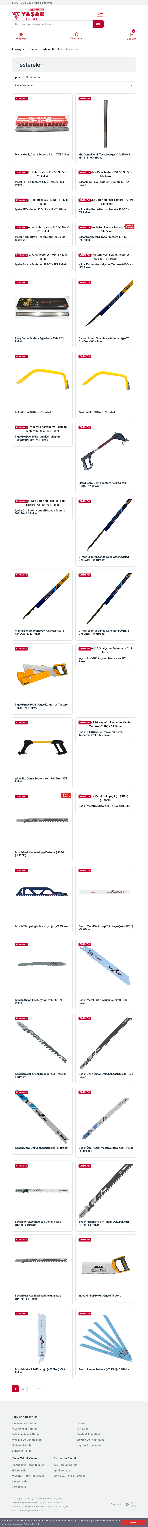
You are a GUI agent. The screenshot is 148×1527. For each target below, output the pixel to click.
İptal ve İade (62, 1470)
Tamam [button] (133, 1523)
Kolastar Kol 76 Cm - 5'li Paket (97, 412)
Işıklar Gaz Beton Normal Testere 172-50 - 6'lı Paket (104, 211)
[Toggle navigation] (100, 14)
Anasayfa (18, 49)
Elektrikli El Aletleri (88, 1434)
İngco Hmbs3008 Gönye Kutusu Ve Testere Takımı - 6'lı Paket (41, 706)
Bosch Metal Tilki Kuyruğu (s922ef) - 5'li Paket (103, 1001)
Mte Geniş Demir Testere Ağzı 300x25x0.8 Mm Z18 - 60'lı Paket (104, 156)
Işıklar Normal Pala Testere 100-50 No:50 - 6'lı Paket (40, 238)
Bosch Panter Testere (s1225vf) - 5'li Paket (104, 1369)
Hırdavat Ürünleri (22, 1445)
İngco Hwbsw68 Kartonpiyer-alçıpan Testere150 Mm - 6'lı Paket (37, 438)
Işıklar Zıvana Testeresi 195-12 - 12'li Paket (40, 264)
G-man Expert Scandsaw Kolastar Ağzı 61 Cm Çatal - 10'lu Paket (104, 558)
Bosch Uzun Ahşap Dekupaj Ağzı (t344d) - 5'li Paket (106, 1075)
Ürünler (32, 49)
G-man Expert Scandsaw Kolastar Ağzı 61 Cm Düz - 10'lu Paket (40, 632)
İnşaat (81, 1423)
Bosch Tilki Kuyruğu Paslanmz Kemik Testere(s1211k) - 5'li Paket (101, 733)
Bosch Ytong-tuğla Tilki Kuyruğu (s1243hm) (41, 926)
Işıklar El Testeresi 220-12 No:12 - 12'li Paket (41, 209)
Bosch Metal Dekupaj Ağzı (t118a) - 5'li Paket (41, 1147)
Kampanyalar (20, 1481)
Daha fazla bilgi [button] (31, 1524)
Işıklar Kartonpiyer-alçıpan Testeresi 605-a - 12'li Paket (105, 266)
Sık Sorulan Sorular (66, 1464)
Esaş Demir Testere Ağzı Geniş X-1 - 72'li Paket (39, 340)
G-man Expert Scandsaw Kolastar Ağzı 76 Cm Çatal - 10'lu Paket (104, 632)
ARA (98, 24)
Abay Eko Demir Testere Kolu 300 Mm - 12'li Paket (41, 780)
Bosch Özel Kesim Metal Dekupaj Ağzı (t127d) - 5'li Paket (106, 1149)
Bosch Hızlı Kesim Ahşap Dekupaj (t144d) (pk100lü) (39, 854)
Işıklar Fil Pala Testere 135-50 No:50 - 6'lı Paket (39, 183)
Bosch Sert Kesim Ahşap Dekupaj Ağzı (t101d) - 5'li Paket (38, 1223)
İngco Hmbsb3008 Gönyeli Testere (100, 1295)
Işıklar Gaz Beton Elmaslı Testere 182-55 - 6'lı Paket (104, 238)
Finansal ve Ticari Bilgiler (28, 1464)
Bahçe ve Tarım (21, 1450)
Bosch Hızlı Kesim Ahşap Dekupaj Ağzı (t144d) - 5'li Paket (38, 1297)
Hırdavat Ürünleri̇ (51, 49)
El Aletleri (83, 1428)
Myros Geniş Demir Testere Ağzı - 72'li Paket (42, 154)
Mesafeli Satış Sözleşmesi (28, 1475)
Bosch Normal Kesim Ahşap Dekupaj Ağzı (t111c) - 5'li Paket (104, 1223)
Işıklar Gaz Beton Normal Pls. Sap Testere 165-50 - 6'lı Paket (40, 512)
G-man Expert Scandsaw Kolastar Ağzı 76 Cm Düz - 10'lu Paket (104, 340)
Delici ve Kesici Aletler (26, 1434)
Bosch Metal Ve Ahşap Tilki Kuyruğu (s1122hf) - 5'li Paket (106, 928)
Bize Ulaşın (19, 1486)
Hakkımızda (19, 1470)
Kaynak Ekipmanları (89, 1445)
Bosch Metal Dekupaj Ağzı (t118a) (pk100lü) (104, 805)
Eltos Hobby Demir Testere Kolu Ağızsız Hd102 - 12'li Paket (102, 484)
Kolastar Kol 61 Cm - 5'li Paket (33, 412)
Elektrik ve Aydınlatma (91, 1439)
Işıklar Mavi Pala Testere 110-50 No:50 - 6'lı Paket (104, 183)
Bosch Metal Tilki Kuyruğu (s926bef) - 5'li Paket (40, 1371)
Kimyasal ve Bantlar (24, 1423)
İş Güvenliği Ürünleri (25, 1428)
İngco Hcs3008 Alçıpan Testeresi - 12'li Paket (102, 660)
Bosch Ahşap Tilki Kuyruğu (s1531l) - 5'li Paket (38, 1001)
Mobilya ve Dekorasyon (27, 1439)
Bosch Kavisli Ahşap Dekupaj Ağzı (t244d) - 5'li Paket (41, 1075)
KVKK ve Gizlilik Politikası (70, 1475)
